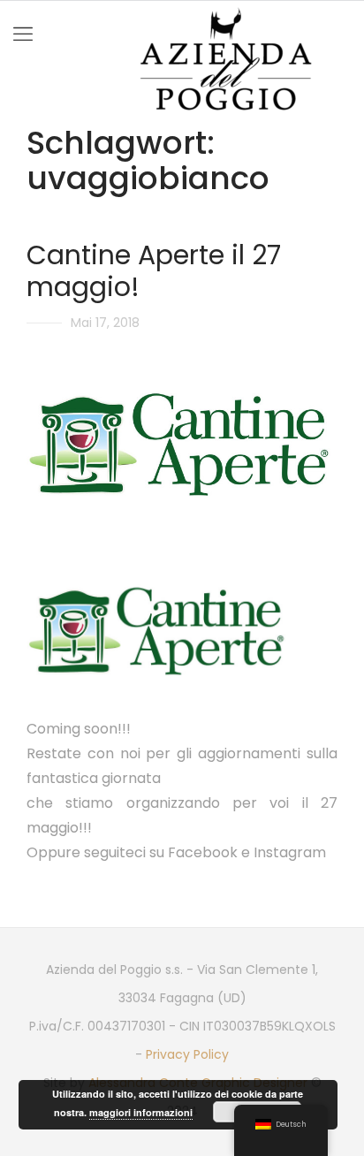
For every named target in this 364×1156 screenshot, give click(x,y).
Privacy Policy (187, 1054)
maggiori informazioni (141, 1112)
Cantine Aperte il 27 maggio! (154, 271)
